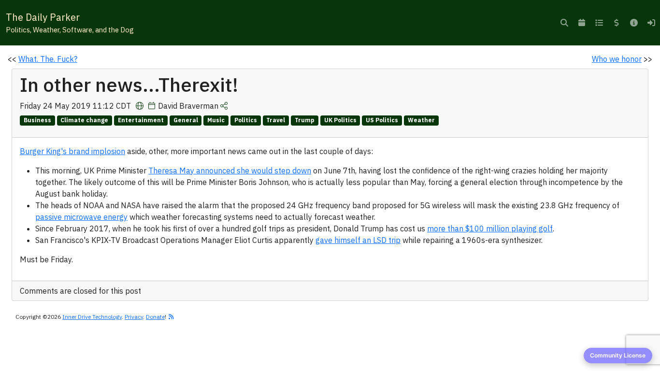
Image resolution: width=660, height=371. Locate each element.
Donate (155, 316)
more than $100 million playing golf (490, 228)
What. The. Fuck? (47, 59)
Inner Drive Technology (92, 316)
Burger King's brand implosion (72, 151)
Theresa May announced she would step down (229, 170)
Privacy (134, 316)
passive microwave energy (81, 217)
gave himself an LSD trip (358, 240)
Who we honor (617, 59)
